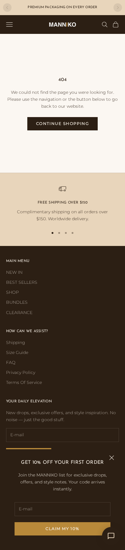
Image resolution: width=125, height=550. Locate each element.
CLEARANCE (19, 312)
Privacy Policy (20, 372)
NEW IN (14, 272)
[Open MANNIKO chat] (111, 536)
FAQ (10, 362)
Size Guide (17, 352)
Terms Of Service (24, 382)
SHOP (12, 292)
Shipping (15, 342)
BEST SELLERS (21, 282)
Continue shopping (62, 123)
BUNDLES (17, 302)
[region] (62, 203)
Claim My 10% (62, 528)
